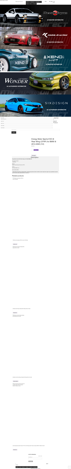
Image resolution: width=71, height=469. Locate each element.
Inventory (27, 3)
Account (53, 1)
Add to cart (36, 149)
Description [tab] (34, 155)
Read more (15, 312)
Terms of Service (37, 468)
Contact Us (34, 3)
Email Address (30, 457)
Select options (15, 381)
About (30, 3)
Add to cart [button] (15, 244)
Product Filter (2, 117)
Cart (50, 1)
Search (54, 2)
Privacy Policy (33, 468)
